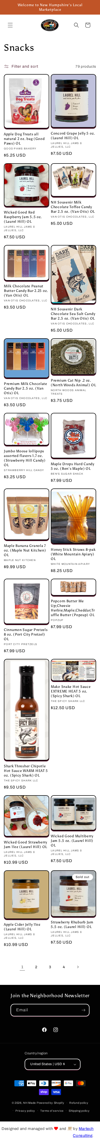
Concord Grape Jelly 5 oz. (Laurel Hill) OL (73, 135)
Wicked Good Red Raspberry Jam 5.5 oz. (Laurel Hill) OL (23, 217)
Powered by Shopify (50, 1102)
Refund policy (78, 1102)
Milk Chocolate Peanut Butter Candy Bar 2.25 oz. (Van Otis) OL (26, 291)
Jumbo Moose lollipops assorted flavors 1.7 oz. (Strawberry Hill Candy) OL (25, 458)
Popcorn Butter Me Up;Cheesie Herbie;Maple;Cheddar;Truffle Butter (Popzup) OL (73, 608)
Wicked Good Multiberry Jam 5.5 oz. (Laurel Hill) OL (72, 841)
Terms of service (52, 1110)
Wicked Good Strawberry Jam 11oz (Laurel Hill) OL (25, 844)
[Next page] (77, 967)
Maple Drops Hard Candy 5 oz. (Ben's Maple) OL (72, 466)
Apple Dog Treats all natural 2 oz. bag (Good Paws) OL (24, 139)
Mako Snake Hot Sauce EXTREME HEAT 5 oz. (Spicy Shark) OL (71, 691)
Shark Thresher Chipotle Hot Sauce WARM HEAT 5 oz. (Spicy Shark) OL (26, 771)
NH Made (29, 1102)
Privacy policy (25, 1110)
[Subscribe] (83, 1010)
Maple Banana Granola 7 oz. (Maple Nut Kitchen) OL (25, 550)
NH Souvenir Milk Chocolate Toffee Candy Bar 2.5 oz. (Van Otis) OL (73, 207)
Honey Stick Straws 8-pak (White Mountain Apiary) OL (73, 554)
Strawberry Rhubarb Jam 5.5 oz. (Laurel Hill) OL (72, 924)
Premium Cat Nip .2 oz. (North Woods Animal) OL (73, 382)
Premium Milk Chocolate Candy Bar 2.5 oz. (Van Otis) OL (25, 388)
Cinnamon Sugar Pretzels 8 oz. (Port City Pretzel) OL (26, 634)
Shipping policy (79, 1110)
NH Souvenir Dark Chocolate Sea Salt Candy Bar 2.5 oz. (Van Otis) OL (73, 314)
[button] (10, 25)
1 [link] (22, 967)
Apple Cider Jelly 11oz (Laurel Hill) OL (22, 926)
